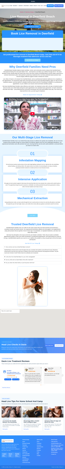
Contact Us (53, 454)
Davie (23, 441)
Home (11, 5)
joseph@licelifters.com (56, 443)
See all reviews (8, 379)
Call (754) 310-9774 (59, 345)
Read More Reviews (6, 387)
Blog (42, 5)
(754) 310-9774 (54, 441)
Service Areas (29, 12)
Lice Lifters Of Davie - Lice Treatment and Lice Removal (14, 373)
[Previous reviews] (23, 375)
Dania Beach (25, 460)
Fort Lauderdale (26, 453)
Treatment (15, 5)
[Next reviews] (62, 375)
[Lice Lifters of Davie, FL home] (6, 6)
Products (35, 5)
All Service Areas (26, 462)
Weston (24, 448)
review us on (15, 379)
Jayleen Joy (31, 368)
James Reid (50, 368)
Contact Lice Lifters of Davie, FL (57, 467)
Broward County (26, 443)
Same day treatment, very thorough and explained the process (52, 374)
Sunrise (24, 450)
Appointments (26, 5)
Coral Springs (25, 458)
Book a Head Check (49, 345)
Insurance (21, 5)
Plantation (24, 445)
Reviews (31, 5)
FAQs (39, 5)
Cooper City (25, 446)
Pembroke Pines (26, 455)
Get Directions (54, 452)
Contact (45, 5)
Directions (33, 1)
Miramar (24, 457)
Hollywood (24, 452)
